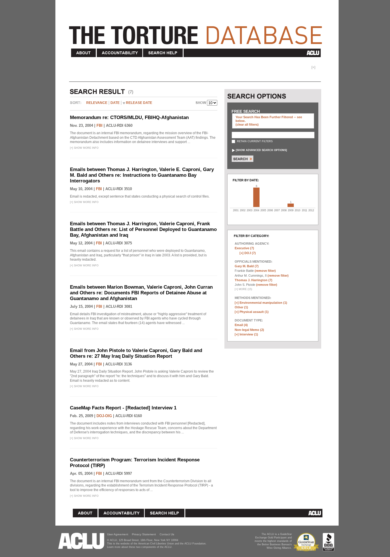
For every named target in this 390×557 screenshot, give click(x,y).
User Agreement (117, 534)
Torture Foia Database (197, 32)
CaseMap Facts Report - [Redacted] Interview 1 (123, 408)
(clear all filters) (247, 124)
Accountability (119, 53)
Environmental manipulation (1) (263, 302)
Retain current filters (254, 141)
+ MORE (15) (243, 289)
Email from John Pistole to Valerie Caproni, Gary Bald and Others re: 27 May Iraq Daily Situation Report (136, 353)
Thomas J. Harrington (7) (253, 280)
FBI (99, 125)
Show (201, 103)
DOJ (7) (250, 253)
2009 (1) (291, 205)
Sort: (77, 104)
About (83, 53)
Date (115, 103)
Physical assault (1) (254, 311)
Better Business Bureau (328, 542)
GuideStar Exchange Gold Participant (307, 542)
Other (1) (241, 307)
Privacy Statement (144, 534)
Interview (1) (249, 334)
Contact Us (167, 534)
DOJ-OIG (104, 416)
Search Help (163, 53)
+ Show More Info (84, 147)
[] (261, 150)
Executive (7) (244, 248)
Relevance (96, 103)
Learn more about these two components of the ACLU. (139, 547)
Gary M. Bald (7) (247, 266)
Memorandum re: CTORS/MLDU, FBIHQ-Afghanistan (129, 117)
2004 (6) (256, 197)
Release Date (139, 103)
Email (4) (241, 325)
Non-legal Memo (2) (249, 329)
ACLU (253, 53)
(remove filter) (265, 270)
